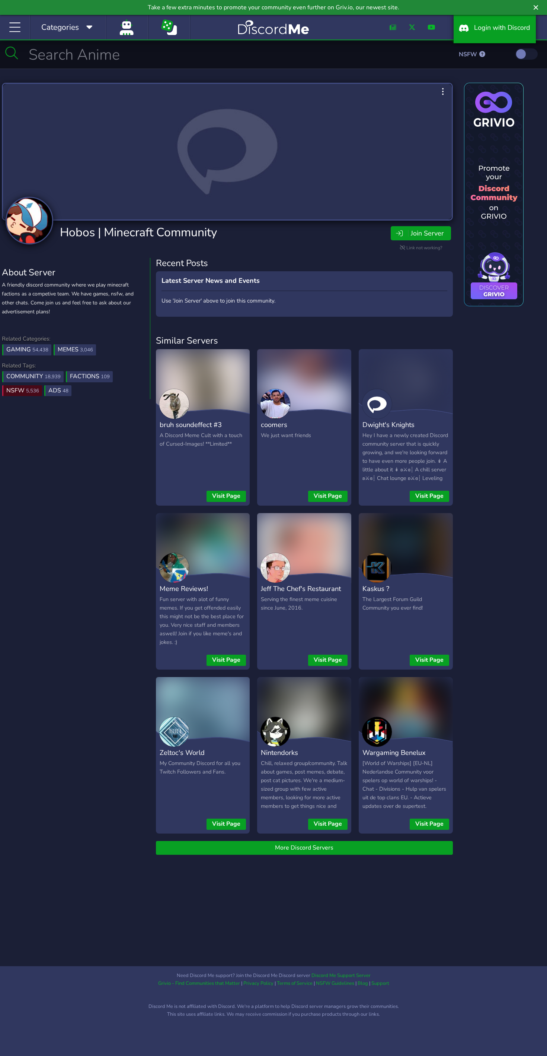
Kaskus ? (375, 588)
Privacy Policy (258, 983)
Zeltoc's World (182, 752)
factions (90, 376)
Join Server (427, 233)
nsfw (22, 390)
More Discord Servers (304, 848)
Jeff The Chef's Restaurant (301, 588)
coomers (274, 424)
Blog (363, 983)
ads (58, 390)
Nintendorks (279, 752)
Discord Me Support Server (341, 975)
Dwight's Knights (388, 424)
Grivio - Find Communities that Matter (199, 983)
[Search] (12, 53)
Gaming (27, 349)
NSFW (469, 54)
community (33, 376)
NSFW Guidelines (335, 983)
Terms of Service (295, 983)
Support (380, 983)
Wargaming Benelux (394, 752)
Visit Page (226, 496)
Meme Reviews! (184, 588)
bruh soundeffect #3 (191, 424)
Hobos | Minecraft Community (138, 232)
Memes (75, 349)
